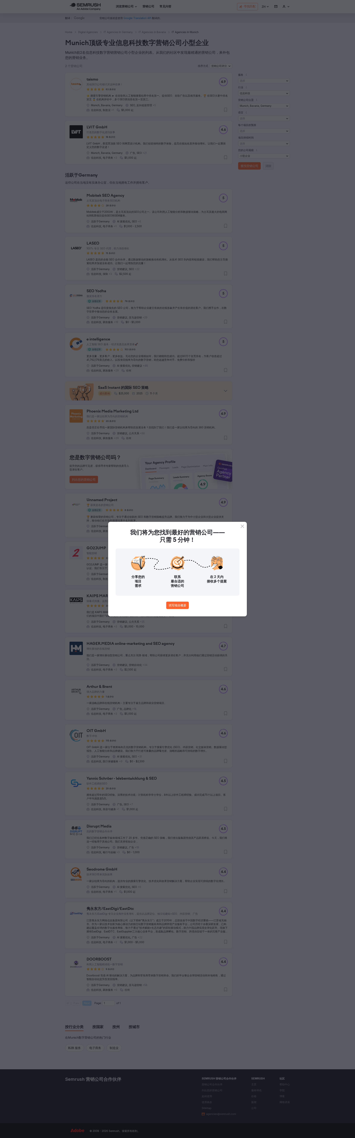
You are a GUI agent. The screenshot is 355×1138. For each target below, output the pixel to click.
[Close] (242, 526)
